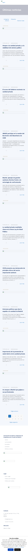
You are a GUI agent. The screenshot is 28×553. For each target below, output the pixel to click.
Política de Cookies (9, 481)
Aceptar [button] (11, 549)
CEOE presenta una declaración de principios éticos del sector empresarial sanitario (14, 270)
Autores (7, 20)
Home (6, 439)
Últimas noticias (9, 449)
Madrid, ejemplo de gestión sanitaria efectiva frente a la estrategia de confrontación (12, 180)
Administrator (14, 43)
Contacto (7, 446)
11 (18, 419)
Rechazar (17, 549)
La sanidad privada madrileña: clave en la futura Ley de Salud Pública (13, 229)
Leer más (22, 60)
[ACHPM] (3, 2)
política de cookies (19, 547)
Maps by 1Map (7, 528)
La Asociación (8, 442)
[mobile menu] (26, 2)
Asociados (7, 444)
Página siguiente (13, 422)
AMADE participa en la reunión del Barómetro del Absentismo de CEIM (13, 136)
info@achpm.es (9, 519)
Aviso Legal (7, 476)
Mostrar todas (20, 20)
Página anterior (14, 411)
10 (15, 419)
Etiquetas (13, 19)
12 (21, 419)
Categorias (6, 19)
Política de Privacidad (10, 478)
